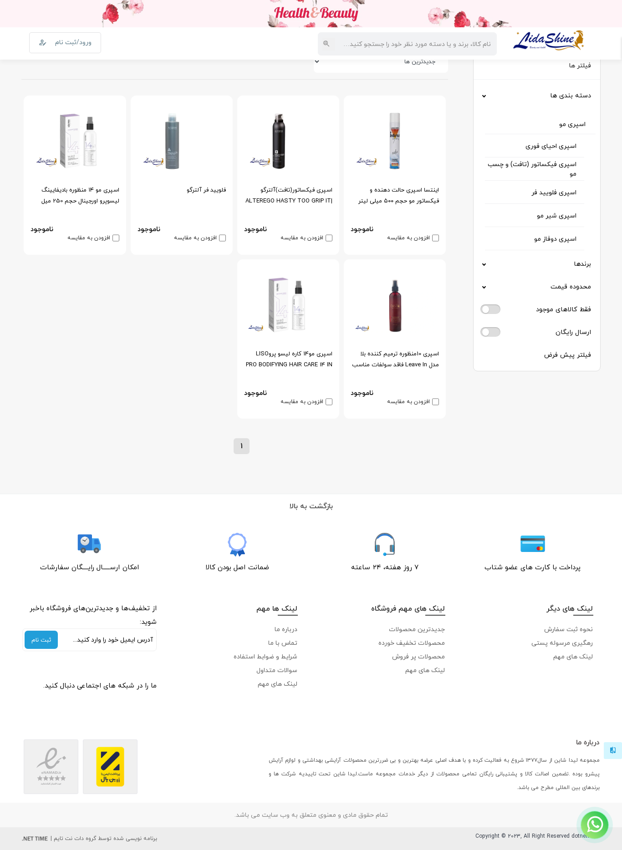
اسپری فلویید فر (553, 192)
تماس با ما (282, 642)
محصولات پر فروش (418, 656)
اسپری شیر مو (556, 215)
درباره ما (286, 629)
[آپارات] (147, 701)
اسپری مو (572, 124)
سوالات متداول (276, 670)
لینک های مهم (573, 656)
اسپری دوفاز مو (555, 238)
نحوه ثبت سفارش (568, 629)
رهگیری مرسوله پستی (562, 642)
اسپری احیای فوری (550, 146)
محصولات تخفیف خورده (411, 642)
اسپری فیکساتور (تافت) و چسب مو (532, 168)
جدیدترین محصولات (417, 629)
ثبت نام (41, 640)
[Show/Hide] (594, 825)
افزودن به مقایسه (408, 238)
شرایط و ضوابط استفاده (265, 656)
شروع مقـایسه (541, 828)
